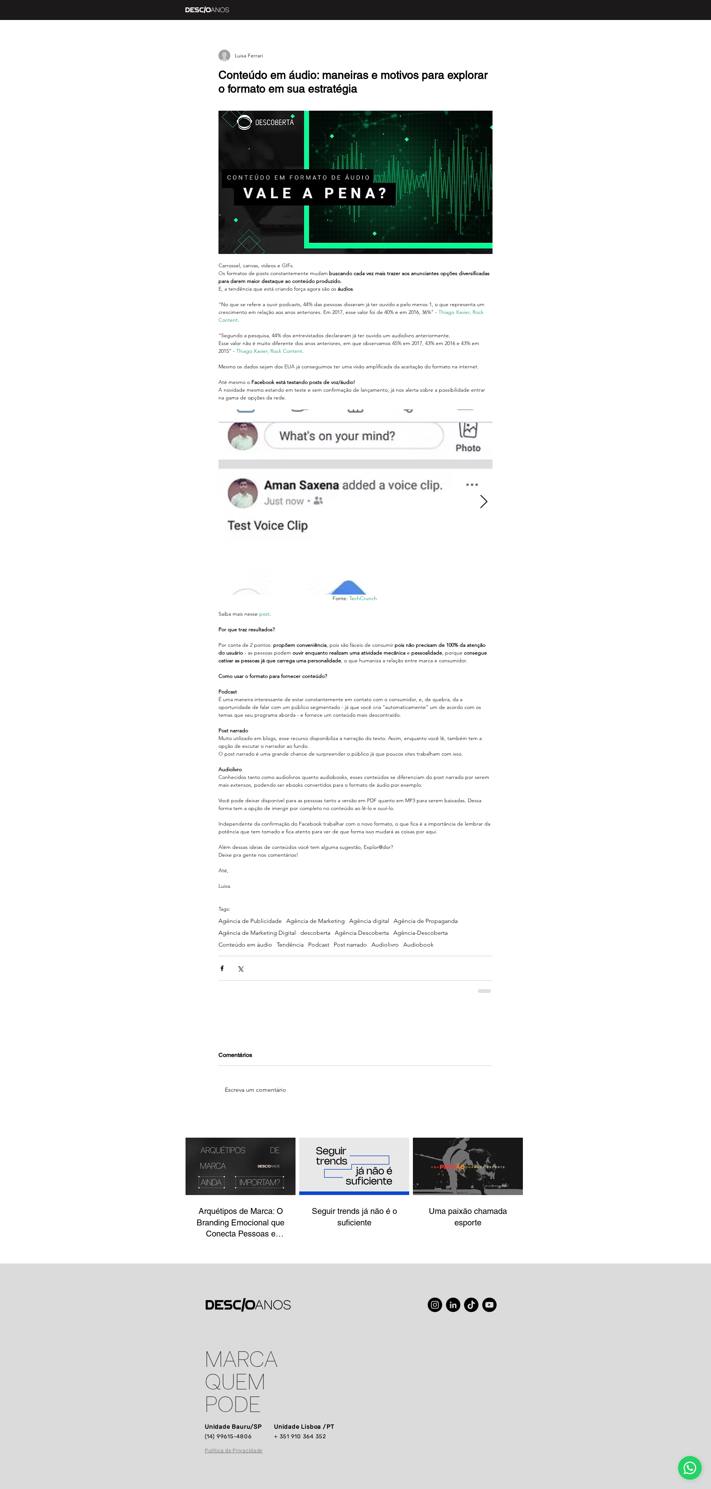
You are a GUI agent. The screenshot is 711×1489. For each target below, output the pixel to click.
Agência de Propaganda (426, 920)
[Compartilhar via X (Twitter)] (240, 968)
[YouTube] (489, 1305)
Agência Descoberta (362, 932)
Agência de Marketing (315, 920)
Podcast (318, 944)
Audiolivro (385, 944)
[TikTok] (471, 1305)
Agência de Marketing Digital (257, 932)
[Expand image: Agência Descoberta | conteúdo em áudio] (355, 502)
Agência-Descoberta (420, 932)
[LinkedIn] (453, 1305)
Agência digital (369, 920)
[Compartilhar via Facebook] (222, 968)
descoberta (315, 932)
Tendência (290, 944)
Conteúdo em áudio (245, 944)
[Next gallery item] (484, 502)
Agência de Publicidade (250, 920)
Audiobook (418, 944)
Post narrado (350, 944)
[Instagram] (435, 1305)
